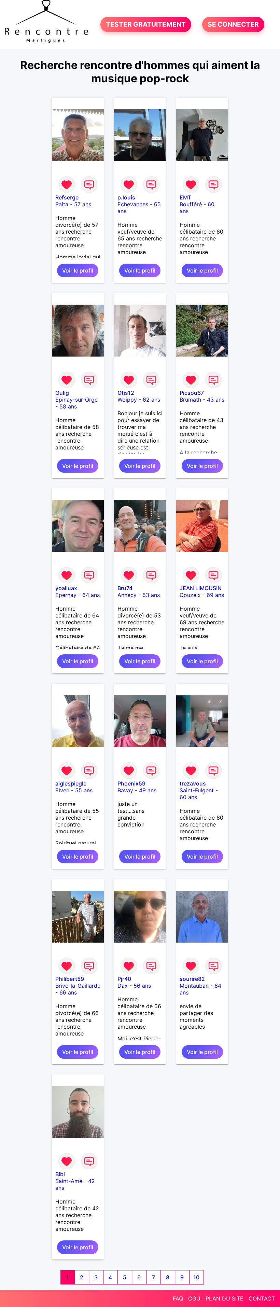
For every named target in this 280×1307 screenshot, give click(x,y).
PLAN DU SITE (224, 1298)
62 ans (151, 399)
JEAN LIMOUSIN (201, 588)
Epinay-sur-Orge (76, 399)
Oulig (62, 392)
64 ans (91, 595)
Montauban (194, 985)
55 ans (84, 790)
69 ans (215, 595)
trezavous (193, 783)
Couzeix (190, 595)
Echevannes (132, 204)
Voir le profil (77, 270)
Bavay (125, 790)
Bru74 (124, 588)
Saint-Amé (68, 1181)
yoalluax (66, 588)
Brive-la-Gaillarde (77, 985)
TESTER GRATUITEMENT (146, 24)
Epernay (65, 595)
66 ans (68, 992)
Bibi (60, 1174)
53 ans (151, 595)
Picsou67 (192, 392)
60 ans (188, 797)
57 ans (82, 204)
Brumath (190, 399)
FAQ (178, 1298)
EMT (185, 197)
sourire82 (192, 978)
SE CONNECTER (233, 24)
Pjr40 (124, 978)
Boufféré (191, 204)
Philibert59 (69, 978)
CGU (194, 1298)
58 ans (68, 406)
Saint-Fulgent (197, 790)
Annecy (127, 595)
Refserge (67, 197)
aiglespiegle (70, 783)
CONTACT (262, 1298)
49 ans (147, 790)
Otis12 (125, 392)
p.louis (126, 197)
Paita (61, 204)
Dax (122, 985)
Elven (62, 790)
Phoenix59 (131, 783)
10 (196, 1277)
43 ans (215, 399)
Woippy (127, 399)
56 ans (142, 985)
